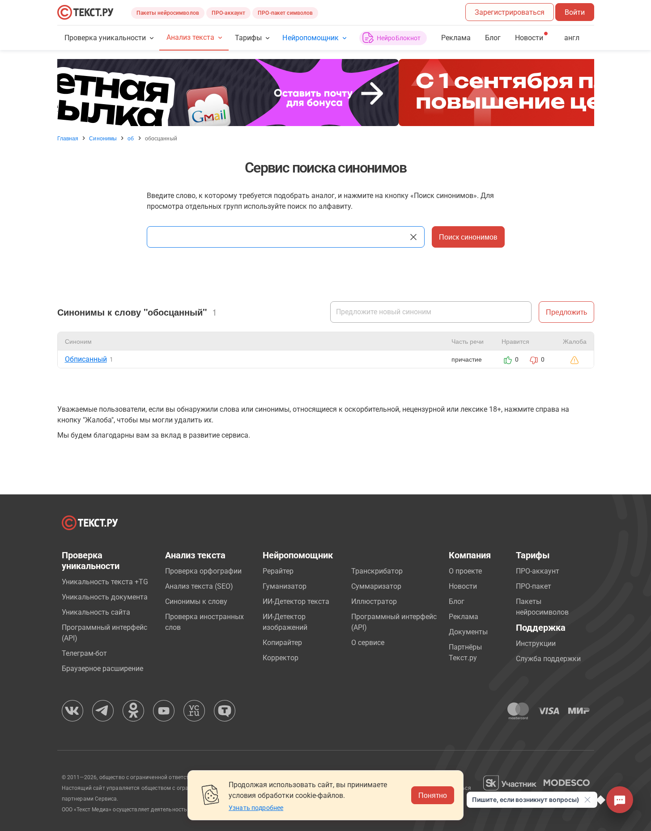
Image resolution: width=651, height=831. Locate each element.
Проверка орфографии (203, 571)
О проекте (465, 571)
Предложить (566, 312)
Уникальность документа (105, 597)
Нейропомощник (310, 38)
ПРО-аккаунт (228, 13)
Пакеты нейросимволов (167, 13)
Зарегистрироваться (510, 12)
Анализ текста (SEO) (199, 586)
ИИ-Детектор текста (296, 601)
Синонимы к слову (196, 601)
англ (571, 38)
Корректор (280, 658)
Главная (68, 138)
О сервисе (367, 642)
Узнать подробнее (256, 808)
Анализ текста (190, 37)
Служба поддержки (548, 658)
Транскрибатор (377, 571)
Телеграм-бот (84, 653)
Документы (468, 632)
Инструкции (536, 643)
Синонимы (103, 138)
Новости (463, 586)
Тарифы (248, 38)
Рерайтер (278, 571)
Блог (493, 38)
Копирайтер (282, 642)
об (131, 138)
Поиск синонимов (468, 237)
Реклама (456, 38)
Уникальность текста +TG (105, 582)
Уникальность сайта (96, 612)
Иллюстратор (374, 601)
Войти (575, 12)
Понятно (432, 795)
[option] (325, 92)
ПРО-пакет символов (285, 13)
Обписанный (86, 359)
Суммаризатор (376, 586)
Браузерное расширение (102, 668)
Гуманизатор (284, 586)
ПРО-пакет (533, 586)
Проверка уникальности (105, 38)
